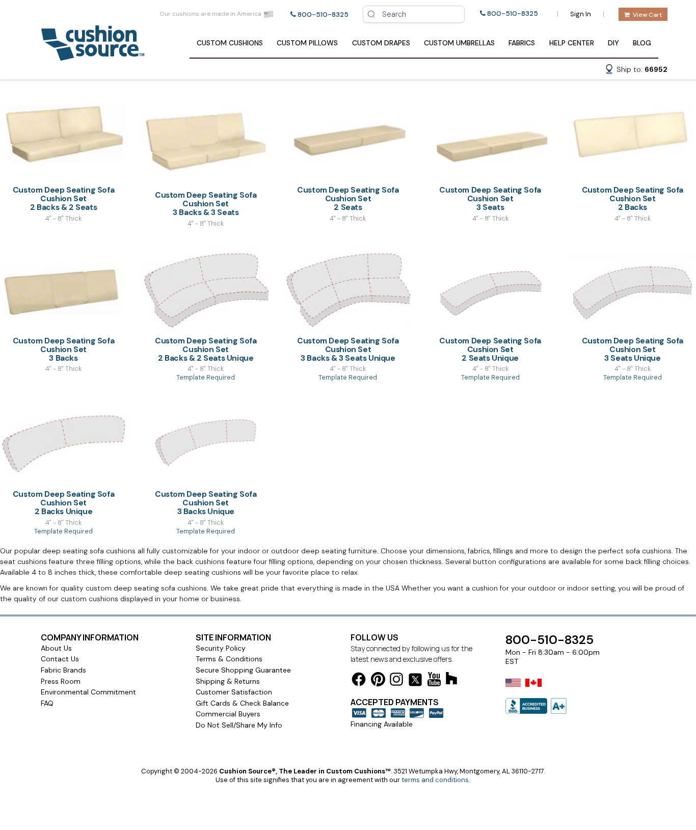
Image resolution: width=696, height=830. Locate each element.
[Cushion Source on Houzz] (451, 680)
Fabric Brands (63, 670)
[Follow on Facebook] (359, 681)
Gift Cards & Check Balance (242, 703)
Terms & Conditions (229, 658)
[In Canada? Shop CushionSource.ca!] (533, 689)
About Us (56, 648)
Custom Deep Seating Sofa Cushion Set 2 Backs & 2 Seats (63, 198)
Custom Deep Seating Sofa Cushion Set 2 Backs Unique (63, 502)
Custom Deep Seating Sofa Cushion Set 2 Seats (347, 198)
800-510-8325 (323, 14)
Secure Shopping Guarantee (243, 670)
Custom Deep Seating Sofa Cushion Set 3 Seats (490, 198)
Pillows (307, 42)
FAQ (47, 703)
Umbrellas (459, 42)
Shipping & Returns (228, 681)
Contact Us (60, 658)
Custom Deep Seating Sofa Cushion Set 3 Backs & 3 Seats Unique (347, 349)
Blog (642, 42)
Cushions (230, 42)
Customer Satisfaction (234, 692)
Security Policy (221, 648)
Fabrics (521, 42)
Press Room (61, 681)
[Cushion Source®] (93, 56)
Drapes (381, 42)
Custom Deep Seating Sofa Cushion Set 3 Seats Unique (632, 349)
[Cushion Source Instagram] (396, 681)
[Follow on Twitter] (415, 681)
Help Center (571, 42)
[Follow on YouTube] (434, 681)
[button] (635, 70)
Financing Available (382, 724)
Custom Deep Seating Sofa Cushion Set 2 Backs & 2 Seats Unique (205, 349)
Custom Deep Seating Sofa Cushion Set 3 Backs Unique (205, 502)
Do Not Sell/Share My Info (239, 725)
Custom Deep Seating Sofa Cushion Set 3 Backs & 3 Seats (205, 203)
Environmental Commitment (88, 692)
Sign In (580, 14)
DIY (613, 42)
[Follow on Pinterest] (378, 681)
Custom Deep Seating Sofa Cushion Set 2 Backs (632, 198)
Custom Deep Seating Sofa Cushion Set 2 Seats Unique (490, 349)
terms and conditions (435, 779)
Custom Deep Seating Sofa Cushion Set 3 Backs (63, 349)
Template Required (205, 377)
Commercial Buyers (228, 713)
